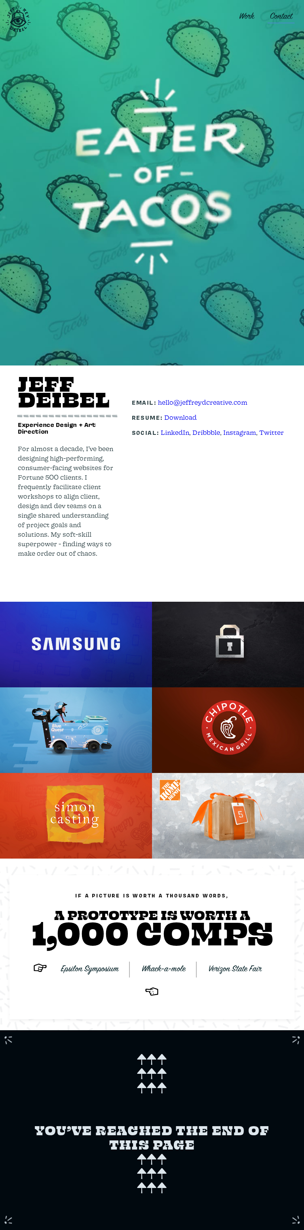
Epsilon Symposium (90, 969)
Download (180, 417)
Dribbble (206, 432)
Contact (281, 17)
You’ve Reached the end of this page (152, 1123)
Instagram (239, 432)
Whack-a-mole (164, 969)
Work (246, 17)
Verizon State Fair (235, 969)
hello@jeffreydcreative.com (202, 402)
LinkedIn (175, 432)
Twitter (271, 432)
